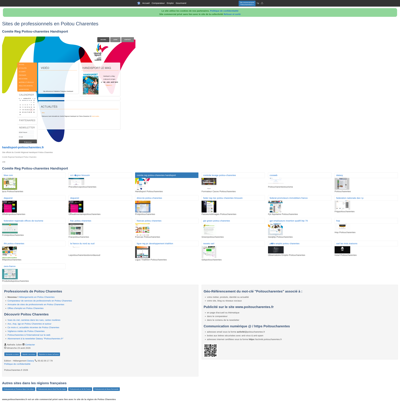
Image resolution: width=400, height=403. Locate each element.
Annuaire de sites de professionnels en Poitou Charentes (36, 304)
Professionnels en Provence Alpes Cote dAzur (19, 389)
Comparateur (158, 3)
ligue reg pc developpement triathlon (155, 243)
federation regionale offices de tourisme (23, 221)
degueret (8, 198)
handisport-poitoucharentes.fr (23, 147)
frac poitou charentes (80, 221)
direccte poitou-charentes (149, 198)
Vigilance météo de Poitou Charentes (26, 331)
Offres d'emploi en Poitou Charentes (26, 308)
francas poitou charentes (149, 221)
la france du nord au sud (82, 243)
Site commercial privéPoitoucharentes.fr (247, 3)
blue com (8, 175)
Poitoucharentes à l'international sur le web (29, 335)
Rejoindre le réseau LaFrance (49, 354)
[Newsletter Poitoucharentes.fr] (258, 3)
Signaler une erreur (28, 354)
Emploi (170, 3)
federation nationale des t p (349, 198)
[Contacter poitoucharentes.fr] (262, 3)
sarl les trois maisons (346, 243)
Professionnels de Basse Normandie (106, 389)
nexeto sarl (208, 243)
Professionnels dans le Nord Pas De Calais (52, 389)
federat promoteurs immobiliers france (289, 198)
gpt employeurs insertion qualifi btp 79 (289, 221)
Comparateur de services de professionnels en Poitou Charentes (40, 300)
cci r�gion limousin (80, 175)
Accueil (146, 3)
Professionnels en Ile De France (80, 389)
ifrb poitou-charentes (14, 243)
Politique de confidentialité (224, 11)
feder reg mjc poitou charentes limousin (223, 198)
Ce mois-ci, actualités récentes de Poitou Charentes (33, 327)
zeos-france (10, 266)
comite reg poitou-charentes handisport (156, 175)
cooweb (273, 175)
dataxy (339, 175)
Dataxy (30, 360)
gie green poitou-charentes (216, 221)
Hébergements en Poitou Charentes (37, 297)
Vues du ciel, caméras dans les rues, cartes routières (34, 320)
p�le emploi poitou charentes (284, 243)
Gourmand (181, 3)
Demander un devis (12, 354)
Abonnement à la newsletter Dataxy (35, 338)
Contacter (30, 344)
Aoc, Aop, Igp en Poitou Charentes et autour (29, 324)
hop (338, 221)
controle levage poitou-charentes (219, 175)
